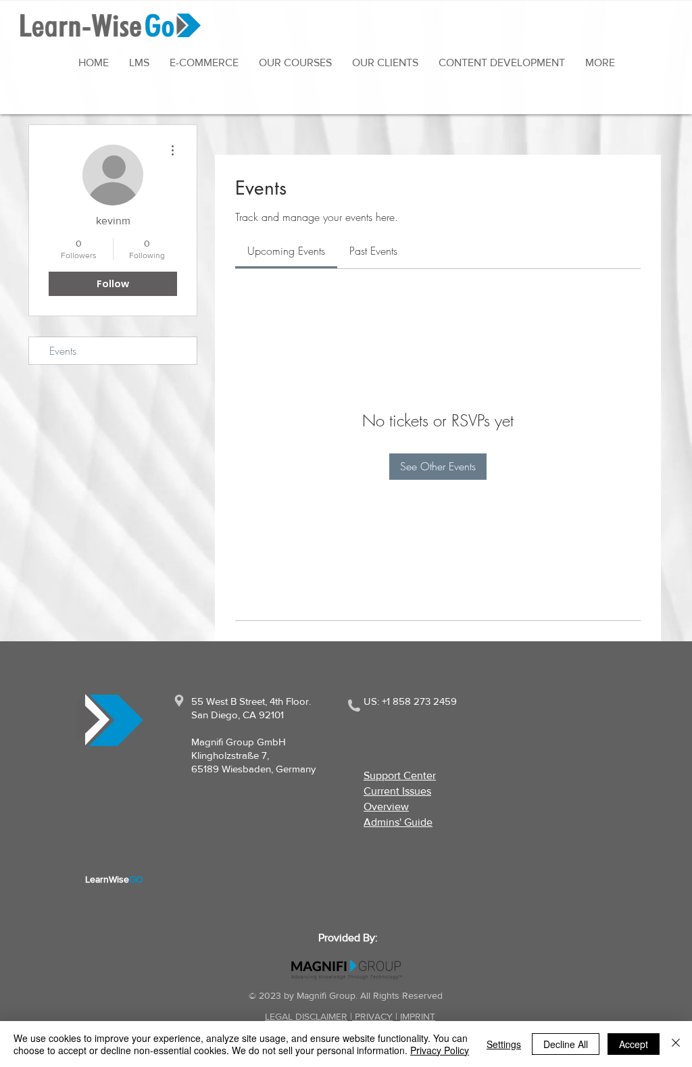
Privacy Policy (439, 1050)
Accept (633, 1044)
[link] (286, 250)
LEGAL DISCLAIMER (306, 1016)
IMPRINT (417, 1016)
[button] (600, 62)
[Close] (676, 1044)
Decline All (565, 1044)
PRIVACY (372, 1016)
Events (62, 350)
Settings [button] (504, 1044)
